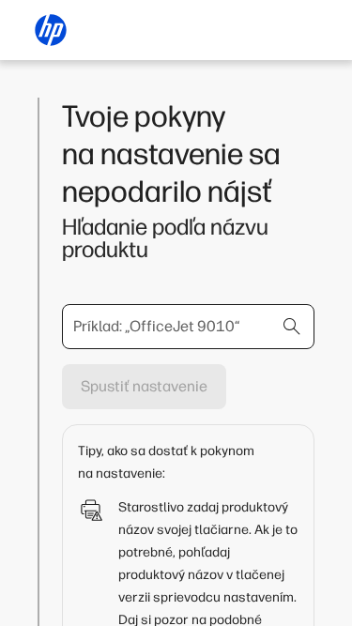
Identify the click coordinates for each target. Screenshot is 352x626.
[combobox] (188, 326)
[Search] (292, 327)
